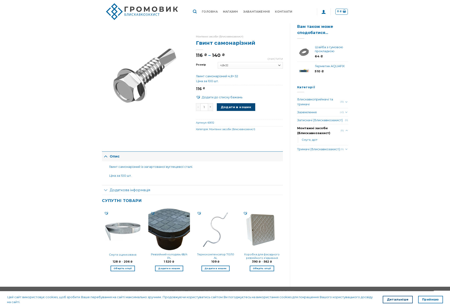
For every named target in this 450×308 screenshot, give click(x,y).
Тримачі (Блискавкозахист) (318, 149)
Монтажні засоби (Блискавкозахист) (313, 130)
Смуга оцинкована (122, 254)
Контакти (283, 11)
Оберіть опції (123, 268)
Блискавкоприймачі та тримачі (315, 101)
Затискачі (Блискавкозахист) (320, 120)
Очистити (275, 59)
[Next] (282, 243)
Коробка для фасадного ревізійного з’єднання (262, 256)
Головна (210, 11)
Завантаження (256, 11)
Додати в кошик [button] (169, 268)
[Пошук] (195, 11)
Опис (115, 156)
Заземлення (307, 112)
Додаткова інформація (130, 190)
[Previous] (102, 243)
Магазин (230, 11)
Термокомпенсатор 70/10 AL (215, 256)
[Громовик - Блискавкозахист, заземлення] (144, 11)
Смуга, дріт (309, 139)
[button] (219, 97)
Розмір (201, 64)
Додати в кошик (236, 107)
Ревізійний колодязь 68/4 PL (169, 256)
